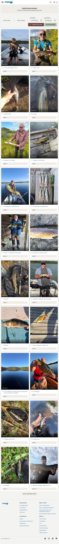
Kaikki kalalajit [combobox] (21, 20)
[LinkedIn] (52, 538)
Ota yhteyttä (42, 521)
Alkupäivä (32, 18)
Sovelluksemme (43, 525)
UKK (40, 523)
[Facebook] (45, 538)
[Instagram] (48, 538)
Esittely (21, 519)
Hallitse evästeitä (43, 532)
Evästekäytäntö (42, 530)
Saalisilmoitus (23, 523)
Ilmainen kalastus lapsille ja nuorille (47, 513)
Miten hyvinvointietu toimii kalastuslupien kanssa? (45, 510)
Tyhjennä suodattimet (37, 24)
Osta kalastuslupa (24, 505)
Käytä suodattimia (50, 24)
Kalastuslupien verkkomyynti (26, 521)
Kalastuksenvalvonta (24, 525)
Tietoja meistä (42, 519)
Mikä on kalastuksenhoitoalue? (46, 507)
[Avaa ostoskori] (54, 2)
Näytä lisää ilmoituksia (29, 493)
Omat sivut (22, 512)
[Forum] (56, 538)
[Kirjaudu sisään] (57, 2)
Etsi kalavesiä (23, 507)
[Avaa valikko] (2, 2)
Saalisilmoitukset (23, 510)
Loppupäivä (47, 18)
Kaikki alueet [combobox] (6, 20)
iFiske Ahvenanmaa (43, 528)
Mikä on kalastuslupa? (44, 505)
